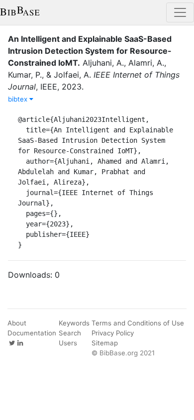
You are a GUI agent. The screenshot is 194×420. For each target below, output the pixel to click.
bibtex (18, 99)
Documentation (31, 333)
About (16, 323)
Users (68, 343)
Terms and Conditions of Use (138, 323)
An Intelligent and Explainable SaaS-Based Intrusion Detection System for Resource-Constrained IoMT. (90, 51)
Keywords (74, 323)
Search (70, 333)
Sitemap (105, 343)
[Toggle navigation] (180, 12)
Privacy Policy (113, 333)
